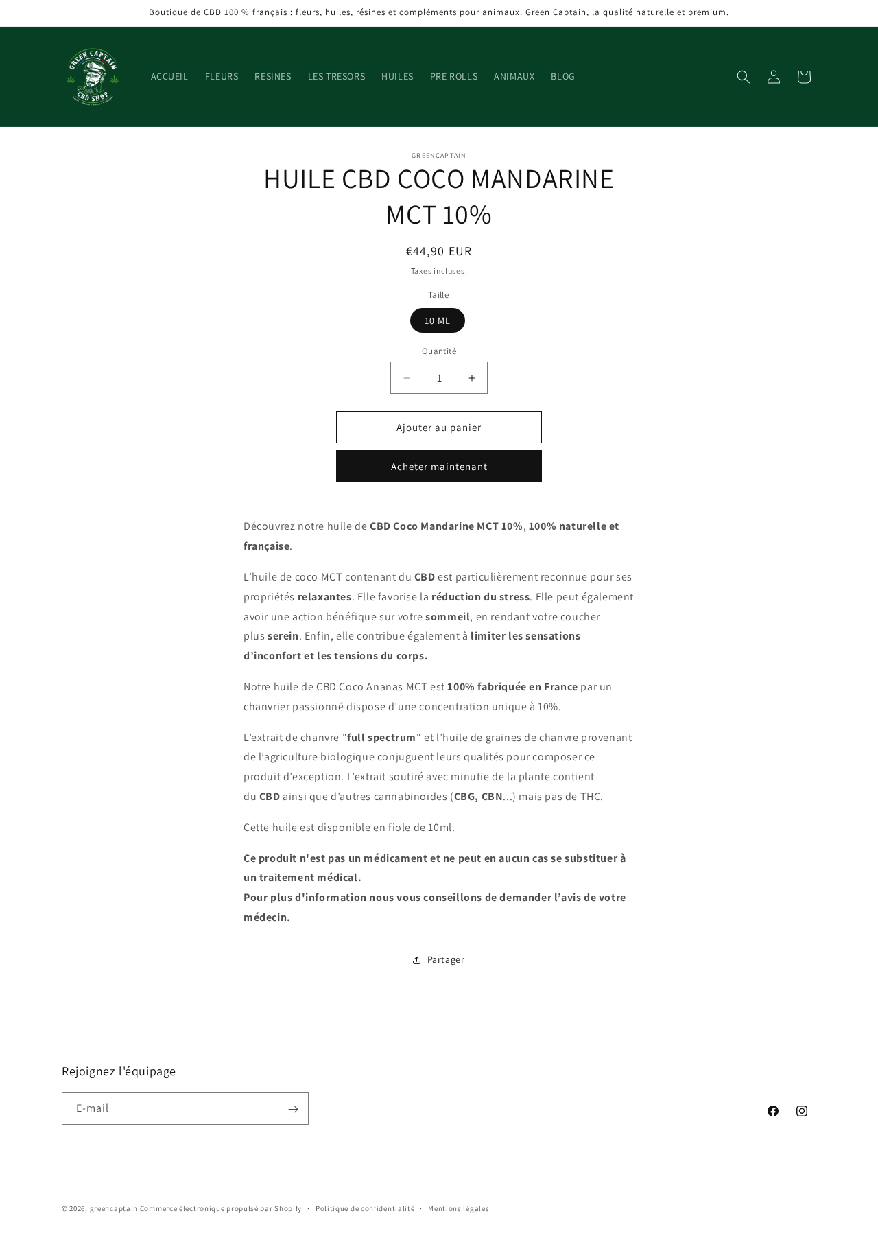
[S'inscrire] (293, 1109)
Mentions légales (458, 1208)
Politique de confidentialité (365, 1208)
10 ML (438, 320)
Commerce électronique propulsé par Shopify (221, 1208)
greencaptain (114, 1208)
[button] (743, 77)
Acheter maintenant (439, 466)
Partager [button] (446, 959)
